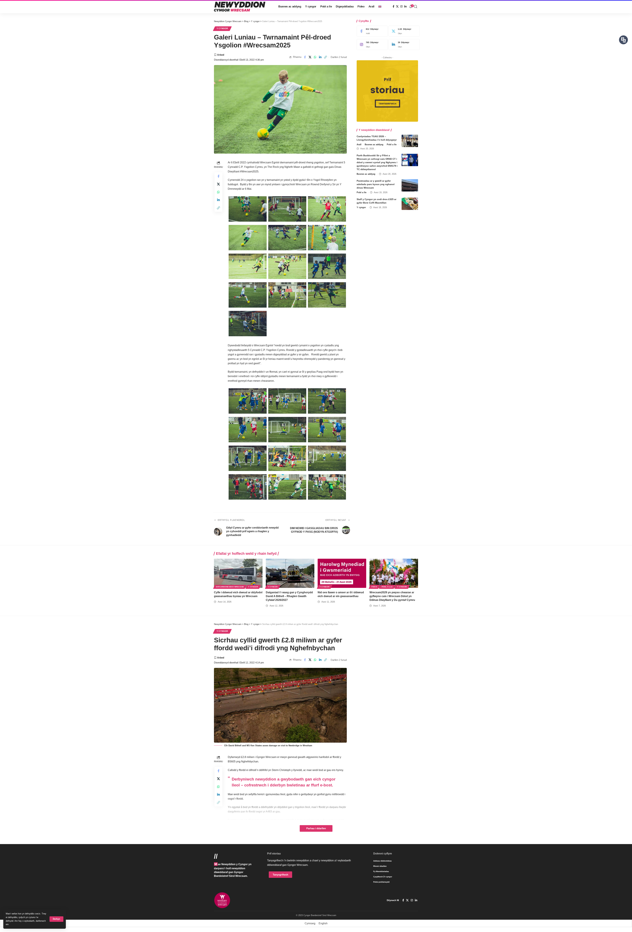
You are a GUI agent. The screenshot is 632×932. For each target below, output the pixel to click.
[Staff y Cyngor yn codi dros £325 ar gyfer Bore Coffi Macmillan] (410, 204)
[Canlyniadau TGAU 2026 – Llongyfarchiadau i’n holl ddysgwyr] (410, 141)
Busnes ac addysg (374, 144)
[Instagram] (401, 6)
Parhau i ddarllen (316, 828)
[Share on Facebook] (305, 57)
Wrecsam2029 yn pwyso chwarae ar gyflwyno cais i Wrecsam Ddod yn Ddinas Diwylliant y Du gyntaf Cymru (392, 596)
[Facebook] (393, 6)
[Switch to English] (379, 6)
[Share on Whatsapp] (315, 57)
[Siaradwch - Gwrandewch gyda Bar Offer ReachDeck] (623, 39)
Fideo (374, 587)
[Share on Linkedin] (320, 57)
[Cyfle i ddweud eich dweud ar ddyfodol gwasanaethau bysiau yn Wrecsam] (238, 573)
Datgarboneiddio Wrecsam (230, 587)
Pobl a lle (391, 144)
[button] (56, 919)
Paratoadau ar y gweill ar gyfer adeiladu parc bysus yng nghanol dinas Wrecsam (376, 184)
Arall (359, 144)
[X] (397, 6)
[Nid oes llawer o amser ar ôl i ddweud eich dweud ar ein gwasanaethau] (342, 573)
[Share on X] (310, 57)
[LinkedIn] (405, 6)
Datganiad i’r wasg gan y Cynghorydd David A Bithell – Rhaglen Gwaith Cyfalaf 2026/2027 (289, 596)
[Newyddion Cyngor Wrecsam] (239, 7)
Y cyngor (222, 28)
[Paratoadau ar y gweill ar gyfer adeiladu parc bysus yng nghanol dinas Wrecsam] (410, 185)
